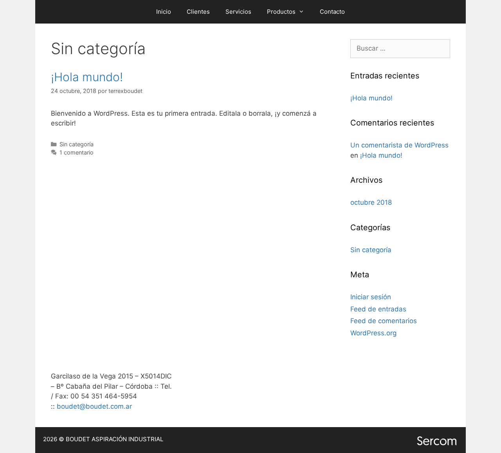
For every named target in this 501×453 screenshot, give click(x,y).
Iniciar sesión (370, 297)
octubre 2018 (371, 202)
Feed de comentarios (383, 321)
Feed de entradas (378, 309)
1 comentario (76, 152)
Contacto (332, 11)
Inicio (163, 11)
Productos (281, 11)
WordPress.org (373, 333)
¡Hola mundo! (87, 77)
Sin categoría (76, 144)
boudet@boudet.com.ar (95, 406)
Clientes (198, 11)
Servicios (238, 11)
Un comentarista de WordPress (399, 145)
